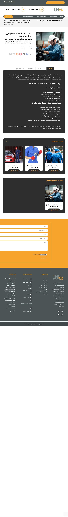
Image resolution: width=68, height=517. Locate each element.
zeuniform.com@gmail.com (26, 305)
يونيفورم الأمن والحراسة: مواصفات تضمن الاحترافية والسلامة (9, 294)
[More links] (20, 16)
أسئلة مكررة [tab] (30, 69)
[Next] (7, 142)
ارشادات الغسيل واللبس (41, 292)
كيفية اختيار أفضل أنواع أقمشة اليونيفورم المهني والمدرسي (10, 281)
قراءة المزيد (53, 171)
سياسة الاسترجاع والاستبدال (43, 288)
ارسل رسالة (43, 258)
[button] (14, 2)
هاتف (27, 294)
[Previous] (9, 142)
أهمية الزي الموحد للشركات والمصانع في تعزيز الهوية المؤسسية (10, 287)
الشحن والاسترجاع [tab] (20, 69)
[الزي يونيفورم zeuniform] (59, 10)
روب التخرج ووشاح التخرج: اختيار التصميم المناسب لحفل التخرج (9, 300)
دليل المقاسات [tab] (41, 69)
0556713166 (26, 291)
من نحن (45, 279)
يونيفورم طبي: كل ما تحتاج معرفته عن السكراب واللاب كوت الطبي (11, 308)
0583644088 (26, 282)
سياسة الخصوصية (43, 285)
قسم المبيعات (26, 279)
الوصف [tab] (50, 69)
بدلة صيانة (23, 47)
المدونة (45, 294)
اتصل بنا (45, 281)
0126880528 (26, 297)
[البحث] (47, 2)
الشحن (45, 283)
